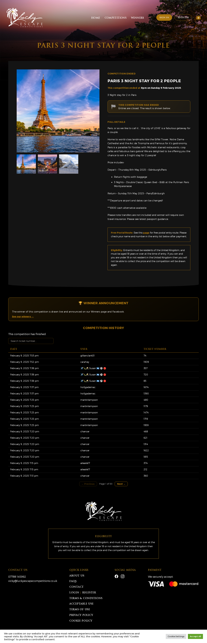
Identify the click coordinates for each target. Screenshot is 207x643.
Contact (76, 587)
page (146, 232)
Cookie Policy (80, 621)
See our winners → (23, 316)
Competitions (116, 18)
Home (95, 18)
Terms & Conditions (86, 598)
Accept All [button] (195, 636)
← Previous (88, 483)
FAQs (73, 581)
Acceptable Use (81, 604)
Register (183, 18)
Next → (121, 483)
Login (74, 593)
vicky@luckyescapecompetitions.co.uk (32, 580)
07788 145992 (17, 576)
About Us (76, 576)
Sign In (164, 18)
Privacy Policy (81, 615)
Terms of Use (79, 609)
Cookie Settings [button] (176, 636)
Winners (137, 18)
